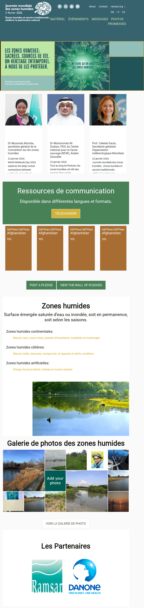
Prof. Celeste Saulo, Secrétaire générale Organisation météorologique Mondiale (108, 148)
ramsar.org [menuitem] (117, 6)
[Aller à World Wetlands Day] (28, 11)
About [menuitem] (92, 6)
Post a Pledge (41, 285)
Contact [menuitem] (103, 6)
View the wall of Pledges (81, 285)
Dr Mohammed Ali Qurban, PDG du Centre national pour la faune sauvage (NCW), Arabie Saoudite (64, 150)
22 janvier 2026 (16, 158)
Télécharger (66, 213)
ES (123, 12)
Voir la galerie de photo (66, 523)
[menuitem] (57, 19)
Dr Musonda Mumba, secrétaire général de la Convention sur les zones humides (23, 148)
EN (112, 12)
